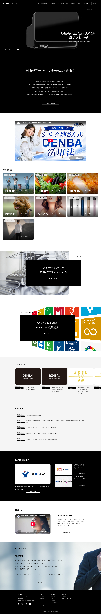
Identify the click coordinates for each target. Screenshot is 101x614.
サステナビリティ (44, 600)
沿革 (52, 598)
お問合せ (95, 3)
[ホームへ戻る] (6, 3)
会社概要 (86, 3)
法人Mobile (61, 3)
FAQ (79, 3)
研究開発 (42, 598)
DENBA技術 (52, 3)
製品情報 (43, 3)
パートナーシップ (70, 3)
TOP (38, 3)
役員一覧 (53, 596)
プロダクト (42, 596)
